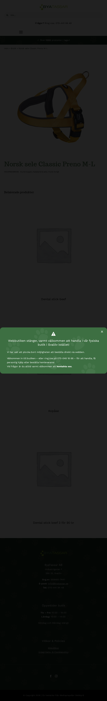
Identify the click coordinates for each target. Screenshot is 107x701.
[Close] (102, 331)
